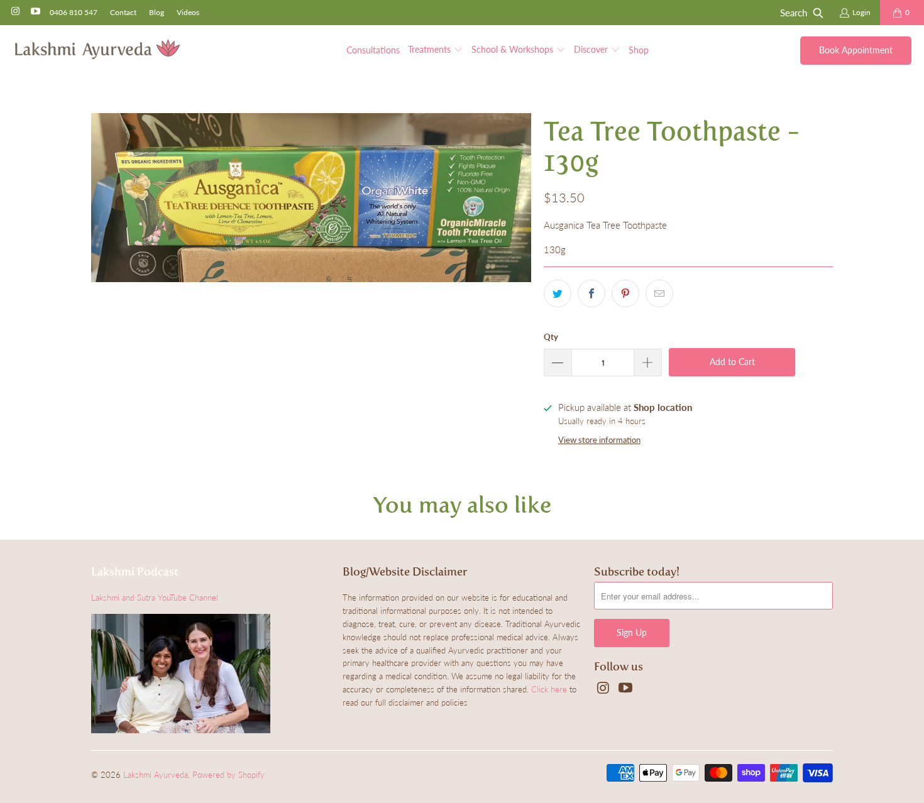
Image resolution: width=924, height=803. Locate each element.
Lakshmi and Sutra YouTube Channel (154, 598)
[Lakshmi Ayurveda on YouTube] (34, 12)
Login (861, 12)
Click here (549, 689)
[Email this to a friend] (659, 293)
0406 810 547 (73, 12)
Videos (188, 12)
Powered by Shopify (228, 775)
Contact (123, 12)
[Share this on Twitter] (557, 293)
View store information (599, 440)
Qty (551, 337)
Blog (156, 12)
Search (793, 12)
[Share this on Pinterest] (625, 293)
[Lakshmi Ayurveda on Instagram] (14, 12)
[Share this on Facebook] (591, 293)
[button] (435, 50)
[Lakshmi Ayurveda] (97, 50)
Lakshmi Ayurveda (155, 775)
